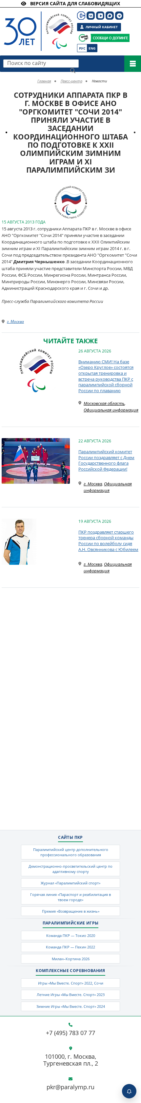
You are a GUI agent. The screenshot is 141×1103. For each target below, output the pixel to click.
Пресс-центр (71, 80)
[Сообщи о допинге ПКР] (110, 38)
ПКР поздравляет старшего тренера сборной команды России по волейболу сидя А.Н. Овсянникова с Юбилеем (108, 540)
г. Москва (15, 321)
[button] (81, 191)
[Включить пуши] (129, 1091)
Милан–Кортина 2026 (71, 958)
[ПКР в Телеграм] (119, 15)
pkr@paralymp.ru (70, 1087)
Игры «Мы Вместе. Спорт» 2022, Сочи (70, 983)
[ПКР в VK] (91, 15)
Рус (82, 48)
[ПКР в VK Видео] (100, 15)
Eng (92, 48)
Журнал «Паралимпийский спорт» (70, 882)
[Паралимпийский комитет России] (36, 25)
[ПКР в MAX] (110, 15)
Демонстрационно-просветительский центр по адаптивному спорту (70, 869)
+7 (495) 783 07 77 (70, 1033)
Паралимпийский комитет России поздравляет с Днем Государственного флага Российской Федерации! (106, 460)
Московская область (104, 403)
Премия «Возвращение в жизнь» (70, 911)
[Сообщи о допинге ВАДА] (83, 38)
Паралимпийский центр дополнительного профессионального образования (70, 852)
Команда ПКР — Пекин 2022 (70, 946)
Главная (44, 80)
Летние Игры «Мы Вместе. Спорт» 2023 (71, 994)
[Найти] (73, 70)
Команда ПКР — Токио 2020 (70, 935)
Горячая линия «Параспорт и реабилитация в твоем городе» (70, 897)
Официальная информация (111, 410)
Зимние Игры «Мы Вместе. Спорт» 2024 (70, 1006)
